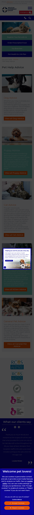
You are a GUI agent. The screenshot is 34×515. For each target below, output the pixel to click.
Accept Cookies (18, 503)
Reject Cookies (18, 508)
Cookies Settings (17, 499)
